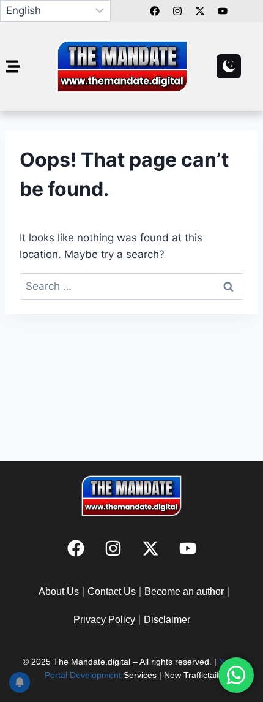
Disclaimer (167, 619)
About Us (59, 591)
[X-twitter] (150, 548)
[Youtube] (188, 548)
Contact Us (111, 591)
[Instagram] (113, 548)
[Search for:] (131, 286)
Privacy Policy (104, 619)
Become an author (184, 591)
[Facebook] (155, 11)
